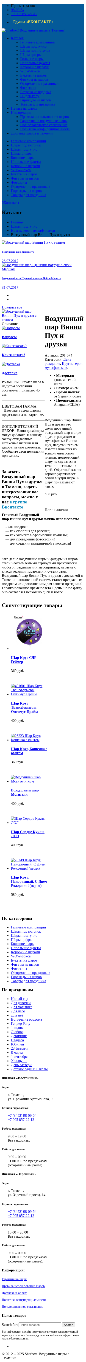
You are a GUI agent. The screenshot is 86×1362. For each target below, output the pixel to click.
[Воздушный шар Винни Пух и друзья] (21, 320)
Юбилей (17, 1044)
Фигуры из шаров (25, 178)
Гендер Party (20, 1023)
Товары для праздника (28, 195)
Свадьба (17, 1040)
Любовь (17, 1032)
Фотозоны (19, 182)
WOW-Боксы (21, 170)
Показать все (12, 307)
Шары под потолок (26, 145)
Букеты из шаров (24, 174)
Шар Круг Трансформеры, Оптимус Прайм (24, 707)
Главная (17, 222)
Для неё (17, 1015)
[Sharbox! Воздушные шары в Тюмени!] (33, 30)
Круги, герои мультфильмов (33, 230)
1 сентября (19, 1057)
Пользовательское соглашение (22, 1306)
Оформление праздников (30, 186)
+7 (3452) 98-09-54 (22, 1115)
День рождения (58, 361)
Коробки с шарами (25, 166)
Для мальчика (21, 1007)
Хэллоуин (19, 1061)
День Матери (21, 1065)
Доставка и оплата (14, 1293)
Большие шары (22, 158)
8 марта (17, 1052)
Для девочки (21, 1003)
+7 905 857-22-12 (24, 14)
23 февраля (19, 1048)
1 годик (17, 1028)
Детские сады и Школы (29, 1069)
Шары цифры (21, 153)
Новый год (19, 999)
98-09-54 (17, 10)
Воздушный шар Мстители (25, 792)
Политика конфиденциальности (24, 1300)
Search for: (10, 1325)
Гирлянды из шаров (26, 191)
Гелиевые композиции (28, 141)
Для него (18, 1011)
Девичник (19, 1036)
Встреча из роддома (26, 1019)
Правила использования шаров (23, 1286)
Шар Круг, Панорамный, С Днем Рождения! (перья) (29, 881)
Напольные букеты (26, 162)
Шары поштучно (24, 149)
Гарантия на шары (14, 1279)
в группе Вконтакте (14, 504)
